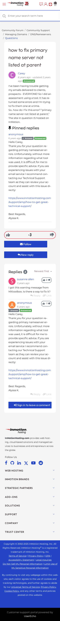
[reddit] (41, 462)
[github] (12, 462)
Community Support (38, 30)
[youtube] (34, 462)
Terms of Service (17, 555)
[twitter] (26, 462)
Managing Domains (16, 34)
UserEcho (30, 616)
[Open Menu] (4, 4)
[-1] (52, 235)
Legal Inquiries (44, 559)
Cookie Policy (11, 591)
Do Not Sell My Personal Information (22, 563)
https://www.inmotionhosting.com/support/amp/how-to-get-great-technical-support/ (29, 202)
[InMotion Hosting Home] (21, 4)
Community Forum (12, 30)
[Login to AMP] (45, 4)
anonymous (15, 134)
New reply (27, 255)
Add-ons (11, 496)
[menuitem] (40, 4)
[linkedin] (19, 462)
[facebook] (6, 462)
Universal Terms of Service (25, 587)
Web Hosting (14, 470)
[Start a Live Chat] (40, 4)
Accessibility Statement (21, 559)
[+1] (8, 235)
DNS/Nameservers (40, 34)
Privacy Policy (36, 555)
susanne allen (25, 279)
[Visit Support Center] (50, 4)
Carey (21, 73)
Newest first (42, 271)
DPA (47, 555)
